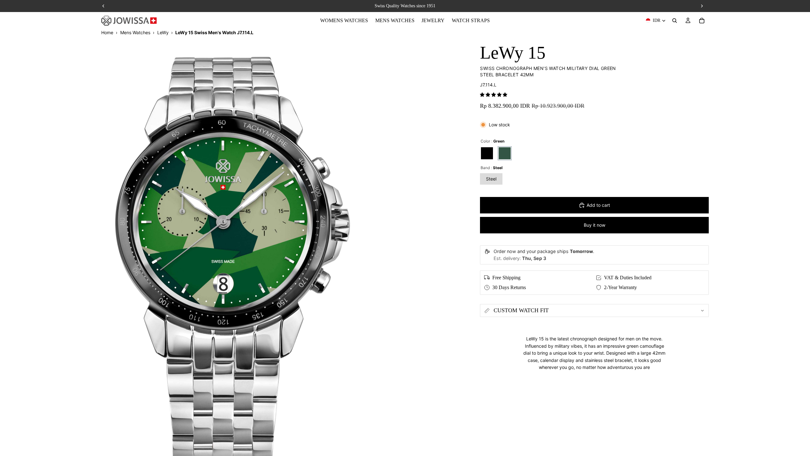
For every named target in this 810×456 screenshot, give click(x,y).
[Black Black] (487, 153)
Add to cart (598, 205)
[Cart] (702, 21)
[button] (493, 94)
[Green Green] (505, 153)
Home (107, 32)
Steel (491, 178)
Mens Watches (135, 32)
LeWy (163, 32)
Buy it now (594, 225)
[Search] (675, 21)
